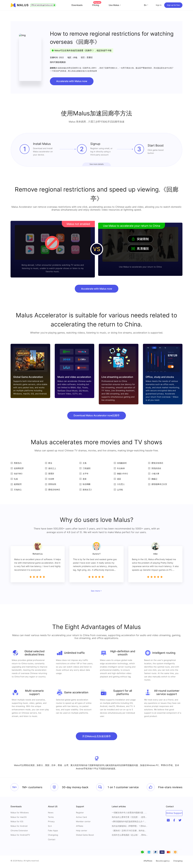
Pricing (96, 5)
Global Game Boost (85, 835)
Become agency (163, 861)
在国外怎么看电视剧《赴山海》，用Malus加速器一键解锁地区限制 (130, 835)
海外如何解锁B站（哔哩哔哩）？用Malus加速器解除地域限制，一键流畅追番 (130, 826)
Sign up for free (173, 5)
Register (80, 812)
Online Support (174, 813)
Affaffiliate (148, 861)
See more (95, 591)
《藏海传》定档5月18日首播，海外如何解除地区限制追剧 (130, 830)
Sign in (158, 5)
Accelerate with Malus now (71, 81)
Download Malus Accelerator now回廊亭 (97, 415)
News (50, 812)
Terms (51, 817)
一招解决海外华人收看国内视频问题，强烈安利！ (130, 812)
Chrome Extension (19, 830)
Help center (81, 830)
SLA (50, 826)
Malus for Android (19, 826)
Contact (51, 839)
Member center (83, 821)
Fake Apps (53, 830)
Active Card (81, 817)
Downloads (77, 5)
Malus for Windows (20, 812)
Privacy (51, 821)
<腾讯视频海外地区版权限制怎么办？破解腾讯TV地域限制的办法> (130, 821)
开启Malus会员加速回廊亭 (96, 736)
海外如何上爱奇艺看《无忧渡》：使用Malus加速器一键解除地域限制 (130, 817)
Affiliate (79, 826)
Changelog (53, 835)
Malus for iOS (17, 821)
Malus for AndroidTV (20, 835)
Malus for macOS (19, 817)
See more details (97, 164)
